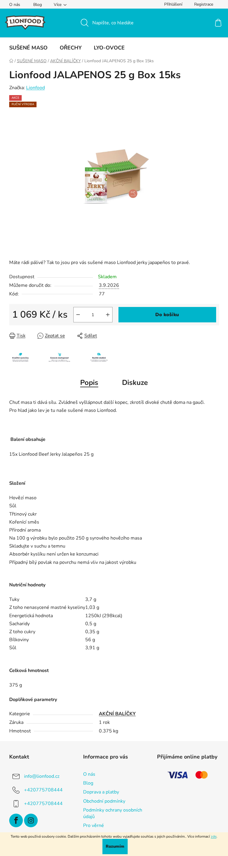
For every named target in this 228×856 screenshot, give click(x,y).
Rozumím (115, 846)
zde (213, 836)
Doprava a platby (101, 792)
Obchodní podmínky (104, 801)
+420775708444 (43, 790)
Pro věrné (93, 825)
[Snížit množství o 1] (78, 314)
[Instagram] (31, 820)
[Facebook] (16, 820)
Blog (37, 4)
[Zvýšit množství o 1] (107, 314)
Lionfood (35, 87)
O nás (14, 4)
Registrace (203, 4)
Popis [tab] (89, 382)
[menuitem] (28, 48)
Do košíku (167, 314)
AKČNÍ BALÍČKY (117, 714)
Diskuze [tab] (135, 382)
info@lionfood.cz (41, 776)
